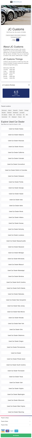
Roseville (15, 110)
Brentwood (15, 112)
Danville (4, 112)
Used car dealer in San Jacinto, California (15, 35)
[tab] (16, 85)
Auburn (9, 110)
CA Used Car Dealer (15, 37)
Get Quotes (16, 435)
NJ (23, 114)
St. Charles (4, 114)
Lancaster (22, 112)
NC (24, 117)
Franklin (21, 110)
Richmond (4, 110)
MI (14, 114)
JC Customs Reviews (8, 85)
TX (9, 117)
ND (27, 114)
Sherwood (14, 117)
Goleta (10, 114)
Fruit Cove (19, 114)
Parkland (9, 112)
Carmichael (4, 117)
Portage (26, 110)
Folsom (20, 117)
